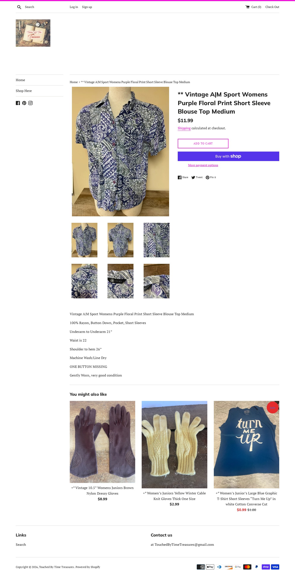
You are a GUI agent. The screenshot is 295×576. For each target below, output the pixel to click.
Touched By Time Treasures (56, 567)
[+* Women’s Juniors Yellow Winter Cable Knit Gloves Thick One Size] (174, 444)
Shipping (184, 128)
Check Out (272, 7)
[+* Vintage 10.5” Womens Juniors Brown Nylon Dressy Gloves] (102, 442)
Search (21, 544)
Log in (74, 7)
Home (20, 80)
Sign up (87, 7)
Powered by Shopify (88, 567)
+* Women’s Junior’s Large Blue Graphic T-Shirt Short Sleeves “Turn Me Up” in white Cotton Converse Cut (246, 498)
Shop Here (24, 90)
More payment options (203, 165)
